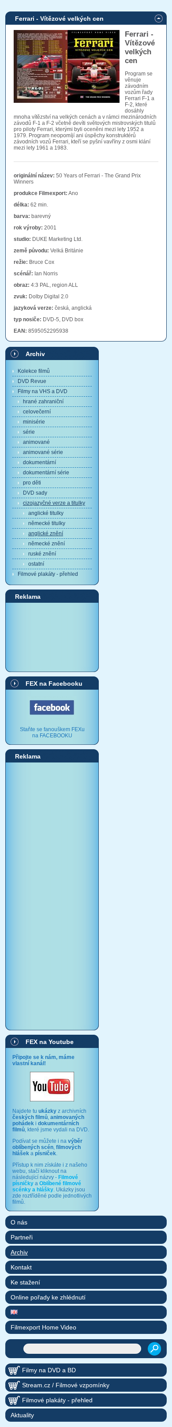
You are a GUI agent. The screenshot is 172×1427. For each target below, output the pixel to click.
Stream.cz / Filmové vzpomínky (65, 1385)
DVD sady (35, 493)
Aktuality (22, 1415)
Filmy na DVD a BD (49, 1370)
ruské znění (42, 554)
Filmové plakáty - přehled (48, 574)
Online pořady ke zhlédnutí (48, 1297)
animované (36, 442)
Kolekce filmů (34, 371)
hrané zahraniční (43, 401)
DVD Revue (32, 381)
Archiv (35, 353)
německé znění (46, 544)
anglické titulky (46, 513)
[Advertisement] (52, 637)
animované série (43, 452)
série (29, 432)
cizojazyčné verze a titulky (54, 503)
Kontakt (21, 1267)
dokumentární (39, 462)
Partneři (22, 1237)
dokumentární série (46, 472)
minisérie (34, 422)
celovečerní (37, 412)
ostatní (36, 564)
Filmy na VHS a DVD (42, 391)
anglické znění (45, 533)
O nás (19, 1222)
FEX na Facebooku (54, 683)
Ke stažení (25, 1282)
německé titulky (46, 523)
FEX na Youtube (50, 1041)
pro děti (32, 483)
